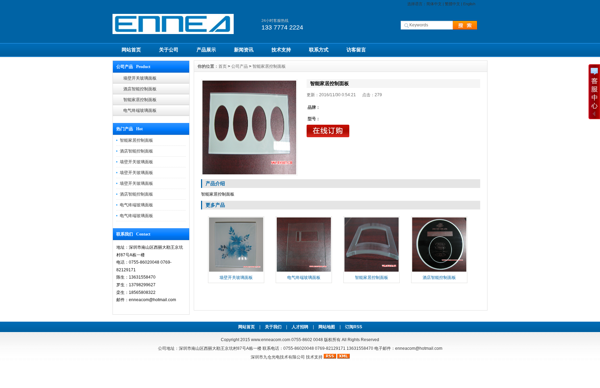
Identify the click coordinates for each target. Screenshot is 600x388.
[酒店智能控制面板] (439, 271)
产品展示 (206, 49)
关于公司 (168, 49)
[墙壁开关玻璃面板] (236, 271)
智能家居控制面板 (140, 99)
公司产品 (239, 66)
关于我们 (273, 326)
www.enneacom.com (270, 339)
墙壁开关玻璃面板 (140, 78)
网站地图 (326, 326)
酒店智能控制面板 (140, 88)
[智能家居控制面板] (249, 127)
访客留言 (356, 49)
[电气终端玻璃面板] (304, 271)
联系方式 (318, 49)
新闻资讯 (243, 49)
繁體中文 (452, 4)
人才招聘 (300, 326)
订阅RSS (353, 326)
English (469, 4)
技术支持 (281, 49)
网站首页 (131, 49)
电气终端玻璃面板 (140, 110)
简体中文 (434, 4)
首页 (222, 66)
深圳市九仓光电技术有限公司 (278, 357)
